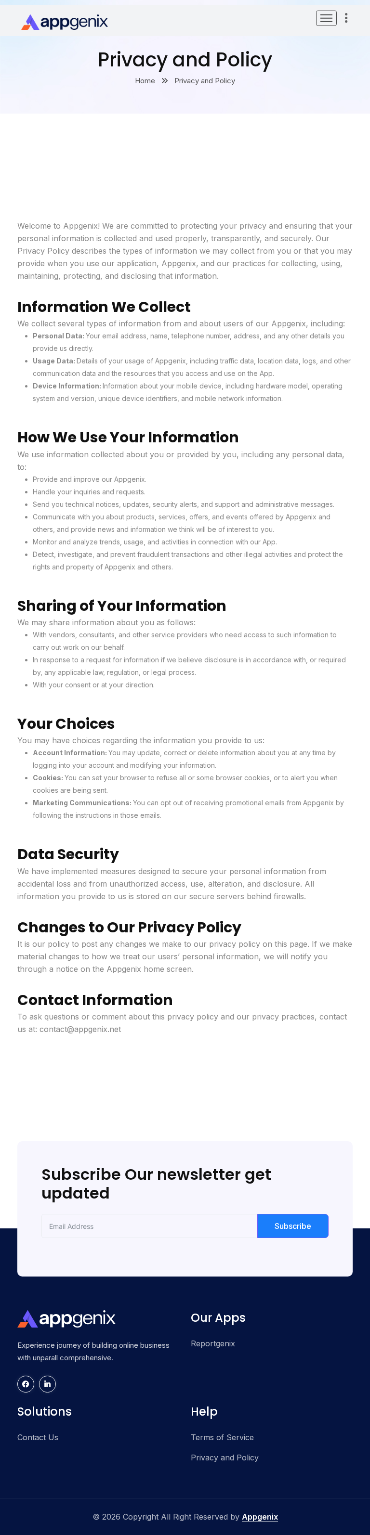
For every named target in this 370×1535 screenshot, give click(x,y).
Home (145, 80)
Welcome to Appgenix (57, 226)
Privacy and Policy (225, 1457)
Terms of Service (222, 1437)
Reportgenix (213, 1343)
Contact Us (37, 1437)
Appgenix (260, 1517)
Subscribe (293, 1226)
